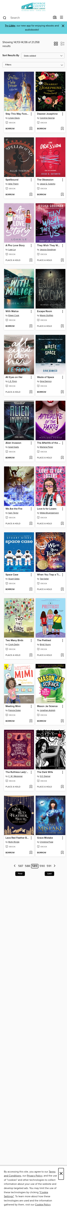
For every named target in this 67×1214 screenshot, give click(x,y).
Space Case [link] (12, 574)
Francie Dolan (14, 710)
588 (27, 866)
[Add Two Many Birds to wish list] (31, 655)
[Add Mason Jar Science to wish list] (62, 721)
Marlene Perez (46, 447)
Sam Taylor (13, 513)
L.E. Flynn (12, 381)
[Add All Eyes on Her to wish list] (31, 392)
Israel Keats (13, 447)
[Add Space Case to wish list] (31, 589)
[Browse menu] (62, 17)
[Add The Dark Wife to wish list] (62, 787)
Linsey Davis (14, 118)
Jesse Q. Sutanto (47, 184)
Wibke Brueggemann (49, 513)
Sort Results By (10, 55)
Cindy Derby (13, 644)
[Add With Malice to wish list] (31, 326)
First (20, 873)
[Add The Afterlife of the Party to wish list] (62, 458)
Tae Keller (44, 579)
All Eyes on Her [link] (14, 377)
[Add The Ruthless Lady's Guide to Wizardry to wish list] (31, 787)
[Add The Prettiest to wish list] (62, 655)
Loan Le (12, 249)
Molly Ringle (13, 842)
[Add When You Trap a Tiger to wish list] (62, 589)
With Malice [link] (12, 311)
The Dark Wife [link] (45, 772)
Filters (8, 64)
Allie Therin (13, 184)
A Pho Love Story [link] (15, 245)
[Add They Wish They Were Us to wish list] (62, 260)
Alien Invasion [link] (13, 443)
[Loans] (55, 18)
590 (42, 866)
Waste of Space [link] (45, 377)
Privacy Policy (34, 1175)
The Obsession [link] (45, 179)
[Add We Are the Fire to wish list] (31, 524)
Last (49, 873)
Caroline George (47, 118)
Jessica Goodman (48, 249)
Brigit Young (45, 644)
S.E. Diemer (45, 776)
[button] (56, 44)
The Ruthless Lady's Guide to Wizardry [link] (17, 772)
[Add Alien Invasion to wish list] (31, 458)
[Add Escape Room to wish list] (62, 326)
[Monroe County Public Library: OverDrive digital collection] (33, 7)
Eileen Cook (13, 315)
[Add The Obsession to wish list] (62, 195)
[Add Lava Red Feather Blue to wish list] (31, 853)
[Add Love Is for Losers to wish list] (62, 524)
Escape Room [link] (44, 311)
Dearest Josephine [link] (47, 114)
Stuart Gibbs (14, 579)
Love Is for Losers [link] (46, 508)
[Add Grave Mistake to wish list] (62, 853)
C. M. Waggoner (15, 776)
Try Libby (10, 25)
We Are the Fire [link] (14, 508)
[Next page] (55, 866)
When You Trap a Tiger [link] (49, 574)
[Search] (4, 17)
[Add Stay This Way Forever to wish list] (31, 129)
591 (49, 866)
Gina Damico (46, 381)
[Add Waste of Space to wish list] (62, 392)
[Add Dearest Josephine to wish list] (62, 129)
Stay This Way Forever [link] (17, 114)
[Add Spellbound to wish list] (31, 195)
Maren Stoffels (46, 315)
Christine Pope (46, 842)
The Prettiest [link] (44, 640)
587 (20, 866)
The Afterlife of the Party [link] (49, 443)
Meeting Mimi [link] (13, 706)
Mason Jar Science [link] (47, 706)
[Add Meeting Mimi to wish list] (31, 721)
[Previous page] (15, 866)
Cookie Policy (42, 1204)
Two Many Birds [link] (14, 640)
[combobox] (26, 18)
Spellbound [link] (12, 179)
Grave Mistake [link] (45, 838)
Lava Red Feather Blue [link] (17, 838)
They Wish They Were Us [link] (49, 245)
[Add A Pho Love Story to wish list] (31, 260)
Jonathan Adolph (47, 710)
